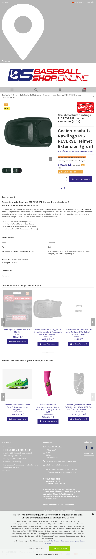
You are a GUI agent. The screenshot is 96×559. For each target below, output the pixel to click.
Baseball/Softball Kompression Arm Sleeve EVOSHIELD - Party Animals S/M (48, 408)
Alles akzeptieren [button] (59, 549)
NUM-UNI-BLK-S (79, 337)
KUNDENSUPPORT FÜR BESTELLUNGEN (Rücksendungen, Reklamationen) (61, 471)
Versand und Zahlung (12, 462)
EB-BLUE (17, 334)
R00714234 (48, 337)
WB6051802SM (48, 414)
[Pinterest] (64, 188)
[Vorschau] (17, 327)
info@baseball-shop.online (57, 465)
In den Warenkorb (82, 179)
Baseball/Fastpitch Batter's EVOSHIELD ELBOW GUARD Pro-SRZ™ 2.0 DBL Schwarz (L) (79, 407)
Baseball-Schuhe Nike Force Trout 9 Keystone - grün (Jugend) (17, 407)
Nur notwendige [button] (36, 549)
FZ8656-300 (17, 412)
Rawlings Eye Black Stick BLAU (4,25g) (17, 330)
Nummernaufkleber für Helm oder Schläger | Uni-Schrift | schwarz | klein (79, 332)
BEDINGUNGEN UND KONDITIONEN (17, 450)
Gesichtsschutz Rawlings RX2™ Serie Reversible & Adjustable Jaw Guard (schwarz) (48, 332)
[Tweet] (61, 188)
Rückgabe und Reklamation (14, 459)
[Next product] (93, 96)
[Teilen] (58, 188)
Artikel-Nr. (6, 260)
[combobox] (93, 514)
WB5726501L (79, 412)
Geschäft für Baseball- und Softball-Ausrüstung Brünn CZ (18, 454)
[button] (48, 554)
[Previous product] (92, 96)
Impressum (8, 447)
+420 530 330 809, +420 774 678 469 (61, 461)
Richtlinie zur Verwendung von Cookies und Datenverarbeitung (20, 466)
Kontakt (5, 2)
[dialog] (48, 535)
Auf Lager (6, 263)
